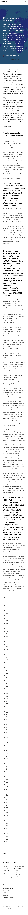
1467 (7, 774)
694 (7, 621)
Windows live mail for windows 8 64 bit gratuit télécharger (19, 869)
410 (7, 737)
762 (7, 639)
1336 (7, 719)
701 (6, 706)
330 (7, 641)
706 (7, 779)
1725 (7, 831)
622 (7, 833)
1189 (7, 660)
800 (7, 794)
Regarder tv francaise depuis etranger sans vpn (8, 875)
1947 (7, 662)
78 (6, 691)
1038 (7, 805)
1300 (7, 634)
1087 (7, 735)
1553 (7, 615)
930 (7, 776)
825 (7, 649)
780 (7, 758)
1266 (7, 683)
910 (7, 717)
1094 (7, 698)
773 (7, 670)
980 (7, 696)
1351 (7, 784)
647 (7, 743)
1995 (7, 680)
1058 (7, 628)
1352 (7, 820)
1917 (7, 667)
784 (7, 636)
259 (7, 678)
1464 (7, 730)
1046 (7, 631)
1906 (7, 844)
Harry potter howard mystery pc (8, 896)
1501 (7, 652)
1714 (7, 740)
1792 (7, 771)
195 (6, 766)
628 (7, 815)
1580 (7, 685)
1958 (7, 644)
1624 (7, 693)
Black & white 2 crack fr (18, 876)
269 (7, 836)
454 (7, 623)
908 (7, 823)
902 (7, 724)
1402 (7, 714)
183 (6, 761)
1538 (7, 657)
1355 (7, 748)
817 (6, 722)
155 (6, 654)
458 (7, 613)
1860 (7, 789)
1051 (7, 763)
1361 (7, 797)
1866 (7, 828)
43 (6, 768)
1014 (7, 672)
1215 (7, 753)
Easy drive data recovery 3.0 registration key (7, 868)
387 (7, 727)
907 (7, 732)
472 (7, 792)
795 (7, 709)
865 (7, 787)
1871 (7, 813)
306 (7, 647)
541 (6, 755)
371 (6, 688)
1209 (7, 838)
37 (6, 626)
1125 (7, 665)
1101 (7, 810)
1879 (7, 841)
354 (7, 704)
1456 (7, 745)
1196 (7, 618)
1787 (7, 802)
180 (7, 818)
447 (7, 701)
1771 (7, 750)
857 (7, 826)
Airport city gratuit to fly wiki (11, 59)
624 (7, 711)
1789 (7, 807)
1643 (7, 675)
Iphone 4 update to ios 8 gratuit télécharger (8, 890)
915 (6, 800)
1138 (7, 781)
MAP (4, 911)
